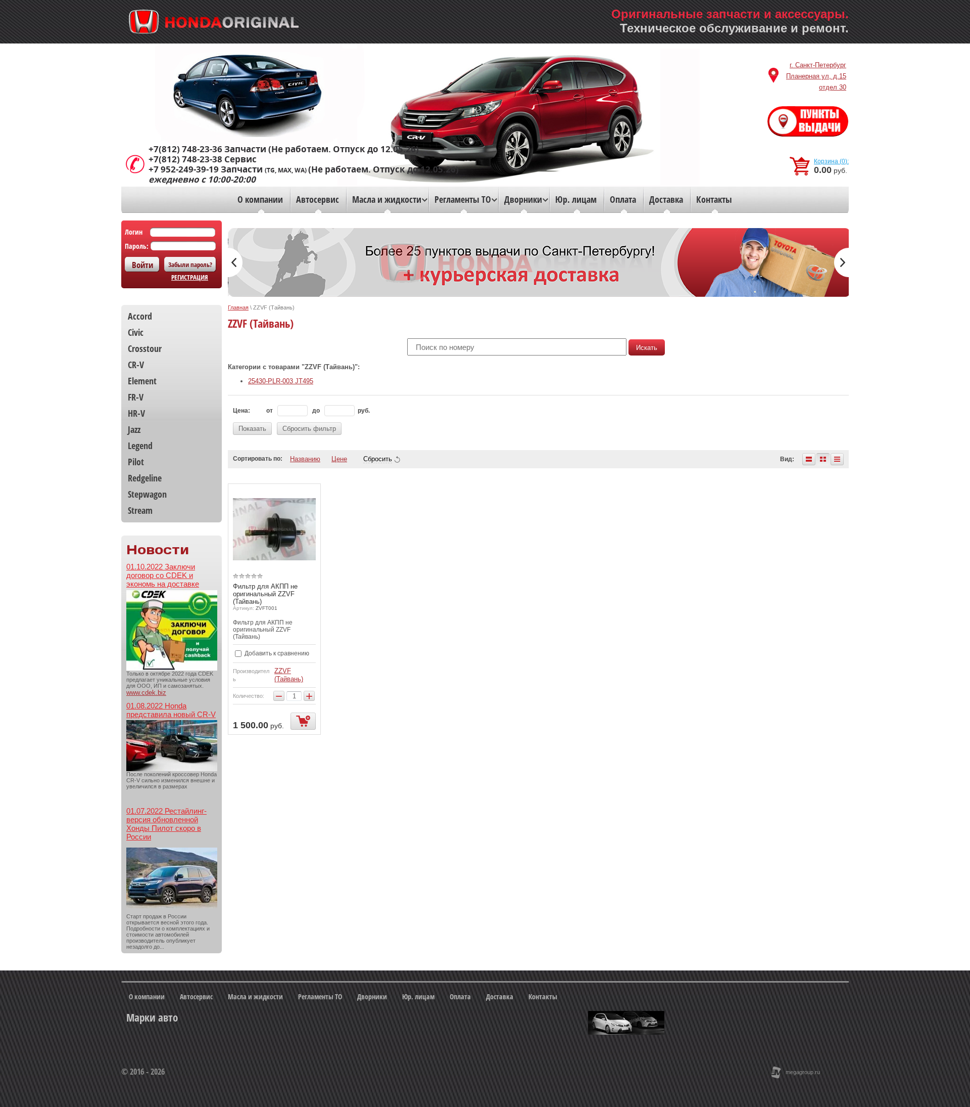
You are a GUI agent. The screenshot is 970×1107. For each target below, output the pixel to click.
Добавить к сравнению (276, 653)
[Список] (808, 459)
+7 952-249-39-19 (184, 169)
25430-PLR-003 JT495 (280, 381)
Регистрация (189, 277)
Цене (339, 459)
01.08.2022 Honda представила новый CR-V (171, 710)
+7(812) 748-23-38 (185, 159)
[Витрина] (823, 459)
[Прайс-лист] (837, 459)
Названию (305, 459)
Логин (133, 232)
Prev (235, 262)
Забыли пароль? (190, 264)
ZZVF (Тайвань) (288, 675)
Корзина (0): (831, 161)
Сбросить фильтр (309, 428)
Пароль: (137, 246)
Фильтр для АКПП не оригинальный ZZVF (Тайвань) (265, 594)
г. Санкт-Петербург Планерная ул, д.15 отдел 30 (816, 76)
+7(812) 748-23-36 (185, 149)
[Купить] (303, 721)
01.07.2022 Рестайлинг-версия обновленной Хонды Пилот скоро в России (166, 824)
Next (841, 262)
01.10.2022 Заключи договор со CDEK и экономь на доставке (162, 575)
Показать (252, 428)
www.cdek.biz (146, 692)
